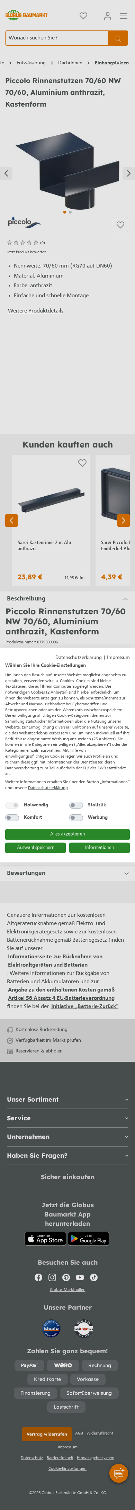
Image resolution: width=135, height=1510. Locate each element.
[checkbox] (12, 805)
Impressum (118, 657)
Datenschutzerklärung (78, 657)
